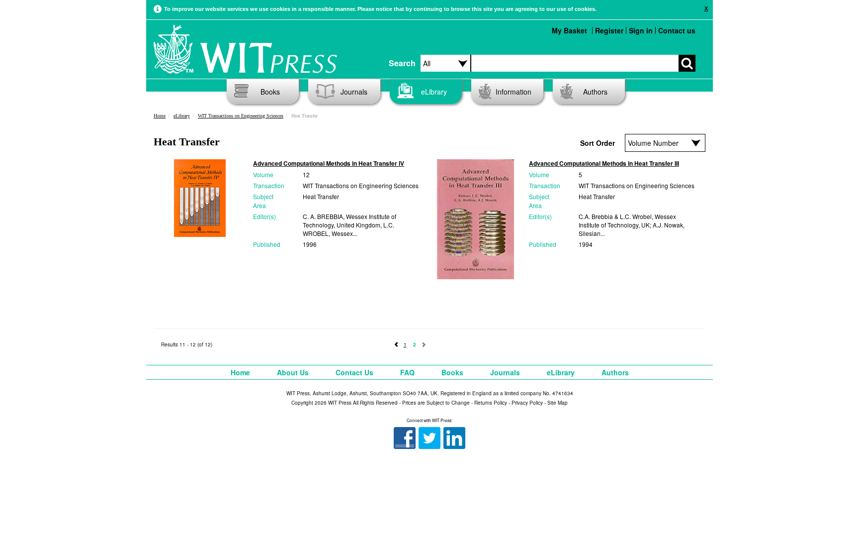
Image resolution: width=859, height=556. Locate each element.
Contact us (676, 30)
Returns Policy (490, 402)
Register (609, 30)
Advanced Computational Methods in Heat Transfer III (604, 163)
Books (270, 92)
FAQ (407, 372)
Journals (354, 92)
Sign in (641, 30)
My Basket (569, 30)
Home (160, 115)
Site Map (557, 402)
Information (513, 92)
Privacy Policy (527, 402)
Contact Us (354, 372)
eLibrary (434, 92)
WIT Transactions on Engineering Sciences (240, 115)
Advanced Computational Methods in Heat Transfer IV (328, 163)
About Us (293, 372)
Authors (595, 92)
